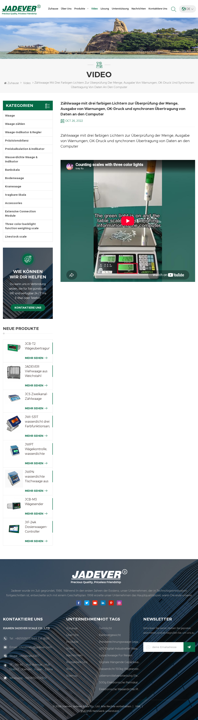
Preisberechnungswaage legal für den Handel (119, 642)
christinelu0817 (29, 656)
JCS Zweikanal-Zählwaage (36, 396)
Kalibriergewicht (110, 635)
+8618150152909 (36, 678)
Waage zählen (15, 124)
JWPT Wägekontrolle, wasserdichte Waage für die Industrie (36, 449)
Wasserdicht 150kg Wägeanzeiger (119, 669)
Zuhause (53, 8)
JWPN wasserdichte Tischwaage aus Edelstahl (36, 477)
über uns (66, 8)
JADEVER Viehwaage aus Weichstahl (36, 371)
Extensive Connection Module (20, 213)
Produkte (79, 8)
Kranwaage (13, 186)
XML (138, 706)
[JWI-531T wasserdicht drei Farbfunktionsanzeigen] (14, 424)
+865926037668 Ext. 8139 (32, 638)
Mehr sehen (34, 358)
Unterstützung (120, 8)
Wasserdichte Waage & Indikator (21, 159)
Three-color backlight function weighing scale (22, 226)
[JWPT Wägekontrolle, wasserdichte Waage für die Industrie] (14, 451)
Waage (10, 115)
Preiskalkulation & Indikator (24, 149)
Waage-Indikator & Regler (23, 132)
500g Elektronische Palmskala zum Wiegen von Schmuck (119, 682)
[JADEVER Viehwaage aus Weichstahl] (14, 373)
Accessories (13, 203)
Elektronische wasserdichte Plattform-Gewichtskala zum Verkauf (119, 689)
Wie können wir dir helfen (28, 274)
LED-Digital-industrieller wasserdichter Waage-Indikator (119, 648)
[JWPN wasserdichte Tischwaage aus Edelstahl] (14, 479)
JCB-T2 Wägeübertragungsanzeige (37, 346)
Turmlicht (105, 628)
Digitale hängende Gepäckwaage (119, 662)
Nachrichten (138, 8)
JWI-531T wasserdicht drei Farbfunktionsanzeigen (37, 421)
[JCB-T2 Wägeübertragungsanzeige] (14, 348)
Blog (69, 669)
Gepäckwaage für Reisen (115, 655)
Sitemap (72, 675)
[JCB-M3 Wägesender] (14, 506)
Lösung (105, 8)
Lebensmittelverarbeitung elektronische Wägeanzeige (119, 675)
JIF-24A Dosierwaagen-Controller (36, 526)
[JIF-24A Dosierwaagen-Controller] (14, 529)
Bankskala (12, 170)
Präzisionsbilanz (17, 140)
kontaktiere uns (157, 8)
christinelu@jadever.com (35, 647)
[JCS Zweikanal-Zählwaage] (14, 398)
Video (94, 8)
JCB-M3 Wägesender (34, 502)
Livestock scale (16, 236)
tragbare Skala (15, 195)
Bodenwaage (14, 178)
